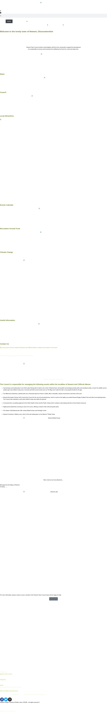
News (16, 21)
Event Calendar (6, 664)
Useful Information (40, 25)
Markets (69, 25)
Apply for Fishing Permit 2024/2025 (13, 653)
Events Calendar (80, 25)
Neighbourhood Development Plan (12, 636)
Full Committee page (8, 633)
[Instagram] (10, 699)
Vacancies (5, 656)
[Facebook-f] (2, 699)
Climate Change (6, 252)
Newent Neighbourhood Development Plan (86, 21)
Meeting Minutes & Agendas (10, 618)
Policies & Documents (8, 626)
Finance (4, 622)
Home (9, 21)
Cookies (11, 708)
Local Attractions (56, 25)
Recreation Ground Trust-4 (10, 642)
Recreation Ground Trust (38, 21)
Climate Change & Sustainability (21, 25)
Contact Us (92, 25)
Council (23, 21)
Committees (5, 629)
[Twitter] (6, 699)
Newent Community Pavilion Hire (59, 21)
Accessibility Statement (9, 667)
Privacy (4, 708)
